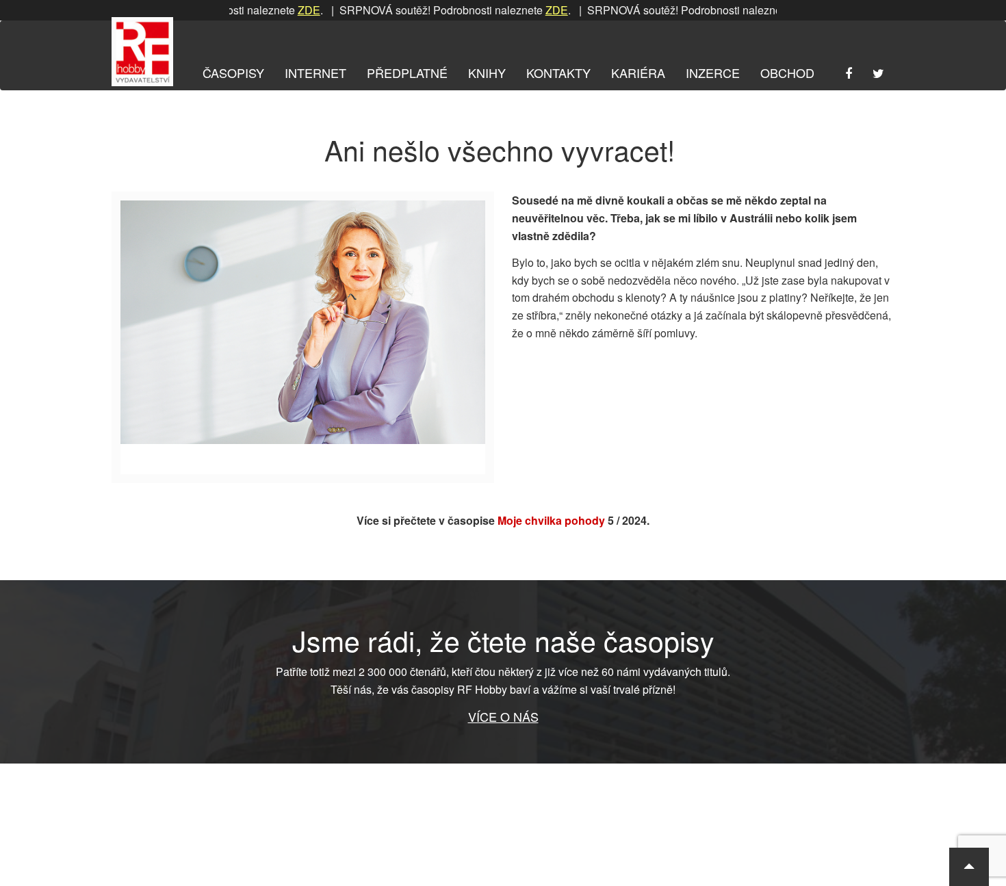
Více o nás (503, 716)
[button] (969, 867)
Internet (315, 72)
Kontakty (558, 72)
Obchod (787, 72)
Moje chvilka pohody (551, 520)
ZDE (285, 10)
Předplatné (407, 72)
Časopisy (233, 72)
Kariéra (638, 72)
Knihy (487, 72)
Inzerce (713, 72)
